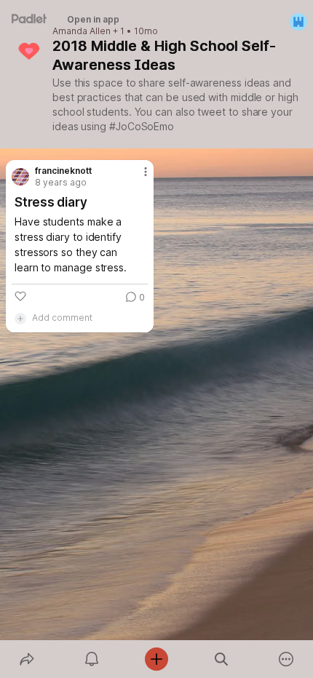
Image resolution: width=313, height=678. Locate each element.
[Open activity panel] (91, 659)
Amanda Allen (81, 31)
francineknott (63, 171)
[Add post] (156, 659)
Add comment (62, 317)
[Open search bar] (221, 659)
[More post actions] (136, 177)
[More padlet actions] (286, 659)
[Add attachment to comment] (20, 317)
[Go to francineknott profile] (20, 177)
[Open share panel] (26, 659)
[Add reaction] (20, 296)
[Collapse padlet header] (248, 45)
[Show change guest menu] (298, 21)
